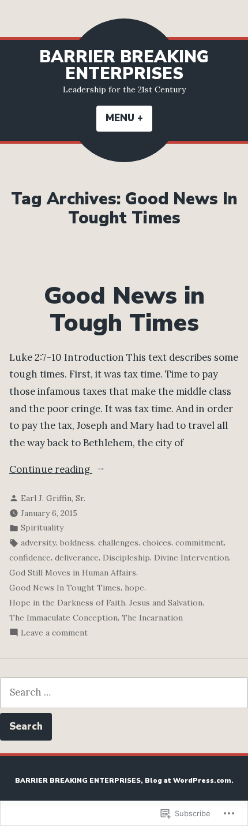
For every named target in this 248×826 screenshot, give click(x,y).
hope (134, 587)
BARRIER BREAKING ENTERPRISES (124, 65)
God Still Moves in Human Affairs (72, 572)
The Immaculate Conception (63, 617)
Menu (129, 118)
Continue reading (50, 470)
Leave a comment (54, 633)
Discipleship (126, 557)
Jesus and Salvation (165, 602)
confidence (30, 557)
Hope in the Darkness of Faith (67, 602)
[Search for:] (124, 692)
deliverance (77, 557)
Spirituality (42, 527)
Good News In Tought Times (65, 587)
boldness (77, 542)
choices (156, 542)
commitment (199, 542)
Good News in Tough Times (124, 309)
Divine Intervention (191, 557)
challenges (118, 542)
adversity (38, 542)
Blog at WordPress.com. (189, 780)
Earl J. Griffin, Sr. (53, 498)
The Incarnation (152, 617)
